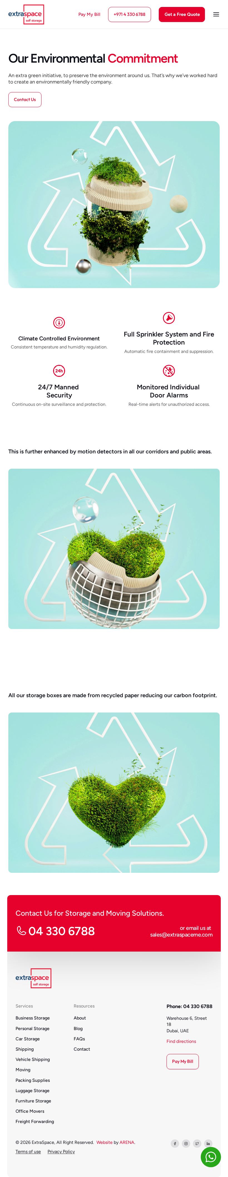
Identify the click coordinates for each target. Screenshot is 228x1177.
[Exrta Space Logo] (26, 14)
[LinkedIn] (208, 1143)
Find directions (181, 1041)
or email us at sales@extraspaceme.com (181, 931)
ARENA (127, 1142)
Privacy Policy (61, 1151)
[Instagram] (186, 1143)
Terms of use (28, 1151)
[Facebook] (175, 1143)
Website (104, 1142)
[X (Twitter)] (197, 1143)
